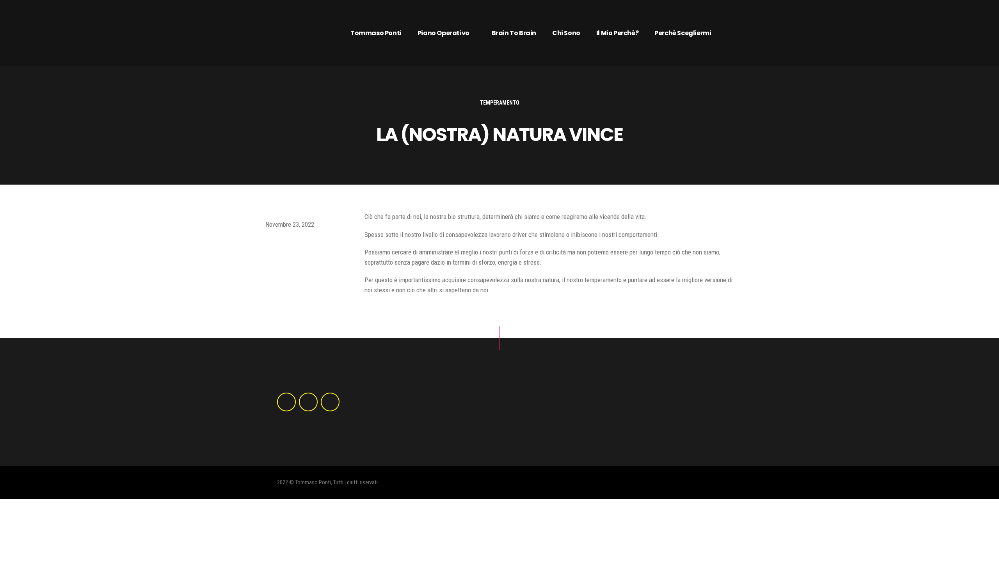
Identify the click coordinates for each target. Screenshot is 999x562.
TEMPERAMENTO (499, 103)
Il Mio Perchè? (617, 32)
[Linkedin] (308, 402)
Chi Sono (566, 32)
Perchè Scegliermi (682, 32)
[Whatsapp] (330, 402)
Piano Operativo (443, 32)
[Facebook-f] (286, 402)
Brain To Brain (514, 32)
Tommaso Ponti (376, 32)
